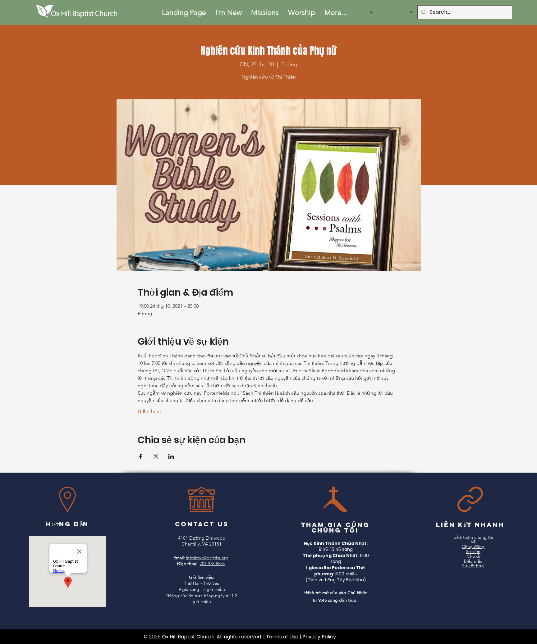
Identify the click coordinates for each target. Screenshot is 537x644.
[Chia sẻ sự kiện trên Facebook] (141, 456)
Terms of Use (282, 636)
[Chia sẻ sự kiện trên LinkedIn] (171, 456)
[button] (228, 12)
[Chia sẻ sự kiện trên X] (156, 456)
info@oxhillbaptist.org (207, 557)
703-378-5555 (212, 563)
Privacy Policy (319, 636)
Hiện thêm (149, 411)
